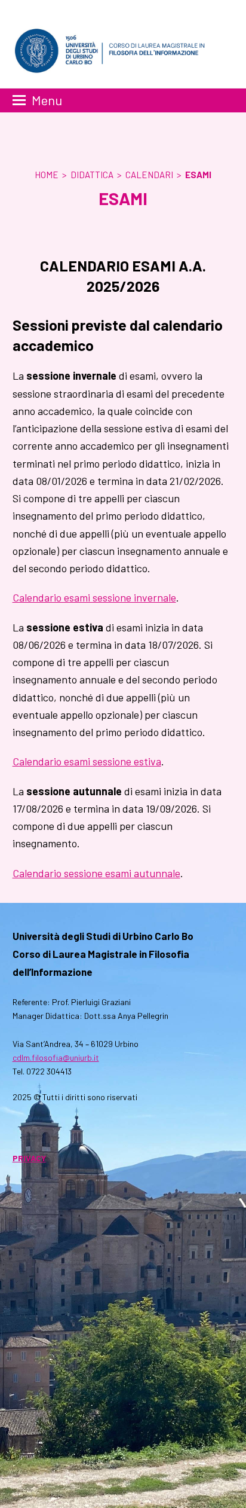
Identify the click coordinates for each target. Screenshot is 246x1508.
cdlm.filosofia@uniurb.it (56, 1057)
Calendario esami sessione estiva (87, 761)
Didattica (91, 174)
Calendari (149, 174)
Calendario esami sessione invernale (94, 597)
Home (47, 174)
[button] (37, 100)
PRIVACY (29, 1158)
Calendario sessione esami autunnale (96, 873)
